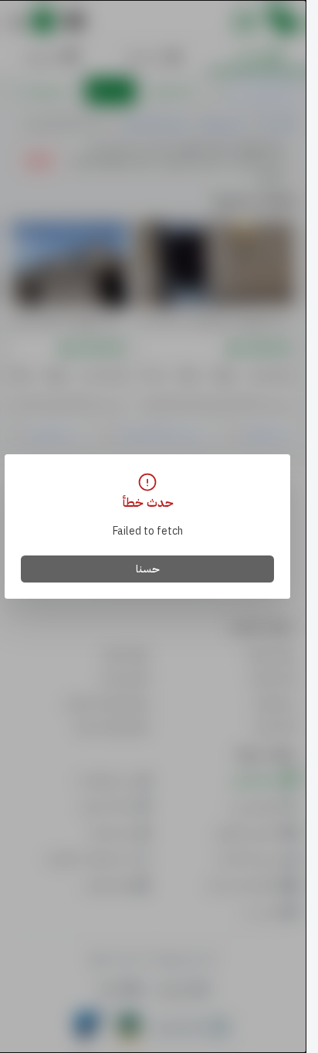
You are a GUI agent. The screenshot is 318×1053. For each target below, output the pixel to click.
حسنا (148, 569)
